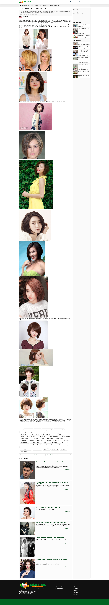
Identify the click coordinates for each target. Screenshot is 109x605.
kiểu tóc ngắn (33, 22)
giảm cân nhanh (24, 434)
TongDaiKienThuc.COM (25, 5)
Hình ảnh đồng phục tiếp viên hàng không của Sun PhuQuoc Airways (83, 48)
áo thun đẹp (23, 440)
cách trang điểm (34, 438)
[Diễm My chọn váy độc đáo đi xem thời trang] (75, 36)
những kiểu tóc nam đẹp (25, 449)
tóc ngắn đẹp (46, 449)
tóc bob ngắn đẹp (61, 22)
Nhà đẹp (76, 590)
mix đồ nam (57, 440)
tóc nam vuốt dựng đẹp (25, 442)
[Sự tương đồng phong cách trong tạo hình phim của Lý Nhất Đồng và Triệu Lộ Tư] (75, 69)
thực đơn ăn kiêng (24, 444)
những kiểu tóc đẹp (59, 429)
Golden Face (58, 584)
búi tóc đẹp (54, 442)
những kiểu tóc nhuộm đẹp (48, 434)
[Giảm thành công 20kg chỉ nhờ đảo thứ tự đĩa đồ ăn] (75, 73)
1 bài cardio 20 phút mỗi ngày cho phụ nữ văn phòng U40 (84, 59)
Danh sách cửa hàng (60, 586)
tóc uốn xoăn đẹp (37, 449)
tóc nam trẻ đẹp (46, 442)
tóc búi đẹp (33, 436)
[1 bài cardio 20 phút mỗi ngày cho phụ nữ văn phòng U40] (75, 59)
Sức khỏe (76, 596)
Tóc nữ (40, 5)
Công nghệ (76, 584)
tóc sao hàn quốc (24, 436)
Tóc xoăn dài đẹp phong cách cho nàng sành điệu (51, 522)
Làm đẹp (32, 5)
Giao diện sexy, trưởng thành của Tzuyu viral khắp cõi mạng (84, 55)
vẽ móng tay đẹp (59, 438)
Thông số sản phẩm (60, 588)
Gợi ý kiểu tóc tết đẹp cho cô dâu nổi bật (48, 507)
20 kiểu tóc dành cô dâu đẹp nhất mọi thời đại (50, 537)
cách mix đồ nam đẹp (65, 436)
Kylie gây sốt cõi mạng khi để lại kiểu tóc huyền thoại (84, 44)
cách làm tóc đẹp (66, 440)
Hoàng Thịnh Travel (78, 13)
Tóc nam (76, 19)
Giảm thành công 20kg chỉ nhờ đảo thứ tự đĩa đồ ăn (83, 72)
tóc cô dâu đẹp (36, 442)
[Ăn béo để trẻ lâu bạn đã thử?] (75, 77)
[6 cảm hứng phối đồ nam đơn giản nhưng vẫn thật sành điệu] (75, 31)
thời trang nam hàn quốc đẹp (47, 438)
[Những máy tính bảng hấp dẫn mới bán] (75, 26)
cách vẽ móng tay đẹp (53, 436)
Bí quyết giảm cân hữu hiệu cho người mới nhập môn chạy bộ (84, 62)
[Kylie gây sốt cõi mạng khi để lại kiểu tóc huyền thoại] (75, 44)
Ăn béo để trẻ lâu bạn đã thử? (83, 76)
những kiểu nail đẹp (48, 444)
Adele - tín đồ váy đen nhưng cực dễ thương (83, 33)
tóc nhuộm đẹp (63, 442)
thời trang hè (55, 449)
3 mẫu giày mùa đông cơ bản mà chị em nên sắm (83, 51)
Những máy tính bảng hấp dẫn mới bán (83, 26)
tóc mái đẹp (31, 440)
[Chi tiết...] (67, 469)
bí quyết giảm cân (42, 436)
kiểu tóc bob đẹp (28, 429)
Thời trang (76, 588)
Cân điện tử (77, 12)
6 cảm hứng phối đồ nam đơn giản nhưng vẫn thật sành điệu (83, 30)
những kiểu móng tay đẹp (36, 444)
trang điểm (49, 440)
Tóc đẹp (36, 5)
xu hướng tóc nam (24, 438)
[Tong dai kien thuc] (25, 2)
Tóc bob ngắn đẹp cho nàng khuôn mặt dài (51, 5)
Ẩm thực (76, 594)
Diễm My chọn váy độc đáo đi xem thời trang (84, 36)
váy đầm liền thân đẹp (35, 434)
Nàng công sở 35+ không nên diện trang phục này (83, 65)
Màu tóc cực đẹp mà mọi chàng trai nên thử (49, 461)
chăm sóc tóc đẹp (40, 440)
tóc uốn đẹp (58, 444)
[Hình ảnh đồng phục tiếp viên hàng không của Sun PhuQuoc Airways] (75, 47)
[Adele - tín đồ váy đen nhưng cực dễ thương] (75, 33)
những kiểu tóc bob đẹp (47, 429)
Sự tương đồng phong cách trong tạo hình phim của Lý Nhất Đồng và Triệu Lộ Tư (84, 70)
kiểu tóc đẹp (37, 429)
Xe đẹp (75, 586)
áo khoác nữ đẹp (60, 434)
